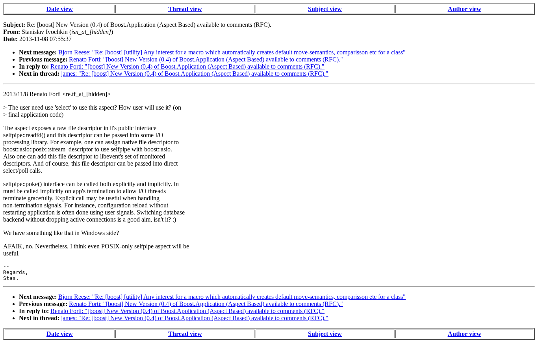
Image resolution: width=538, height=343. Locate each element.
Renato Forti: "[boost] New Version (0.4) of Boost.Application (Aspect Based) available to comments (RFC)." (206, 59)
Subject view (325, 9)
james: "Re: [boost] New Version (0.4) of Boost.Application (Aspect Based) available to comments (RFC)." (194, 73)
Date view (59, 9)
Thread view (185, 9)
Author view (464, 9)
